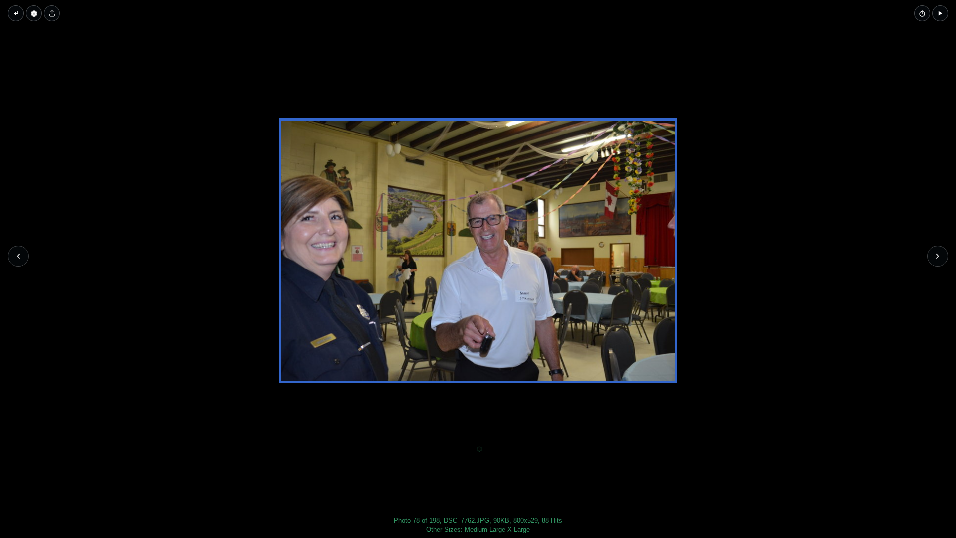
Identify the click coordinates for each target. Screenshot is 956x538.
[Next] (937, 256)
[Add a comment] (479, 449)
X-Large (518, 529)
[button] (940, 13)
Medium (476, 529)
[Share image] (52, 13)
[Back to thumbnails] (16, 13)
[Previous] (18, 256)
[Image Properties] (34, 13)
